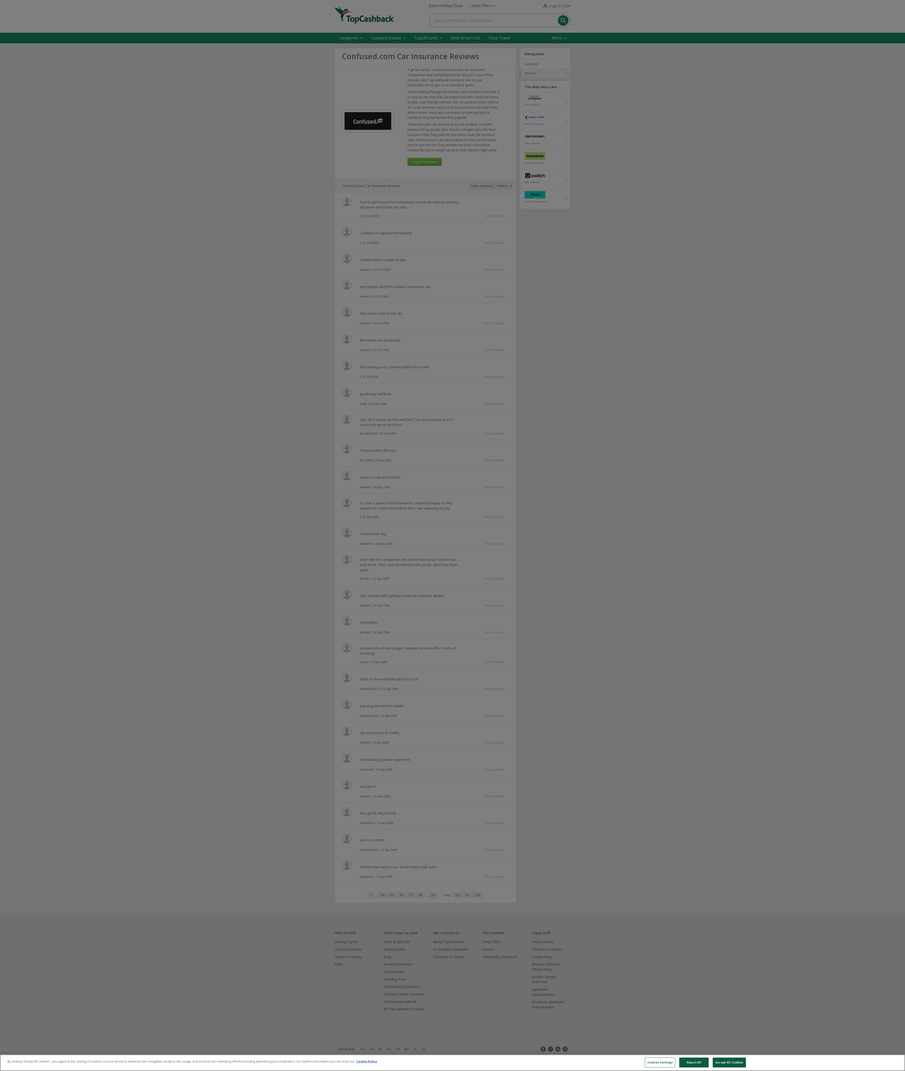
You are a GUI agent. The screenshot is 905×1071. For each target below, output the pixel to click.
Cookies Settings (660, 1062)
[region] (452, 1063)
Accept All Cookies (729, 1062)
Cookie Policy (366, 1061)
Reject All (694, 1062)
